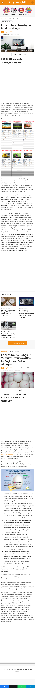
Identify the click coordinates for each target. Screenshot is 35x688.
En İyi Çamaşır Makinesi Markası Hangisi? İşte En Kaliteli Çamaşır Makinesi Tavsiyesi (26, 313)
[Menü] (2, 2)
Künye (24, 675)
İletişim (29, 675)
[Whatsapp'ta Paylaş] (22, 686)
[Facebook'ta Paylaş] (4, 686)
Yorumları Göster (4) (16, 343)
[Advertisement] (17, 84)
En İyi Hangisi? (17, 2)
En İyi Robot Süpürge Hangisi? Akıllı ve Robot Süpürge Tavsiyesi (8, 312)
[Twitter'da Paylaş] (13, 686)
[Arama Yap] (32, 2)
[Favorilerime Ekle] (10, 54)
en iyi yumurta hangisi (8, 454)
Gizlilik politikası (16, 675)
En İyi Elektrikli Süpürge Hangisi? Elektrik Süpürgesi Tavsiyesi (8, 335)
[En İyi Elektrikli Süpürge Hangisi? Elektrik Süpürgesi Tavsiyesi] (8, 325)
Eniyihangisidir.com (19, 669)
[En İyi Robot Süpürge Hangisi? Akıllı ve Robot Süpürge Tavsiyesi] (8, 301)
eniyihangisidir (8, 32)
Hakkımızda (7, 675)
